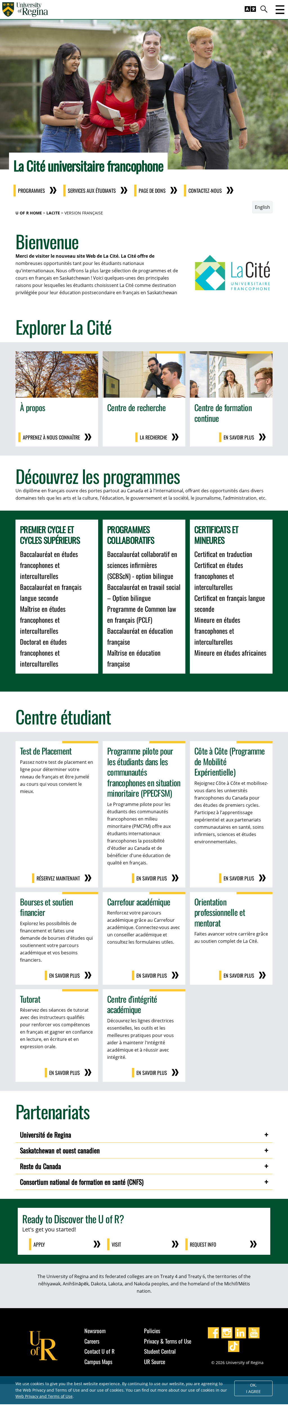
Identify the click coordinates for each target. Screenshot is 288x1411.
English (262, 207)
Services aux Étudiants (92, 190)
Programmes (31, 190)
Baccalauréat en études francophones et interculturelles (49, 565)
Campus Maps (98, 1361)
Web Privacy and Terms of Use (44, 1396)
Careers (91, 1341)
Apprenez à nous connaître (51, 437)
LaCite (53, 213)
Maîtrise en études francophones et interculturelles (43, 620)
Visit (116, 1244)
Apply (39, 1244)
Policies (152, 1330)
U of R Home (28, 213)
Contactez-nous (205, 190)
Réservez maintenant (58, 878)
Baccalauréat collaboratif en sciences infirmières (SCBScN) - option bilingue (142, 565)
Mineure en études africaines (230, 652)
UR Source (154, 1361)
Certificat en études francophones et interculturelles (218, 576)
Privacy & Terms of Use (167, 1341)
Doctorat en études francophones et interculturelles (43, 653)
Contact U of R (99, 1351)
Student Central (160, 1351)
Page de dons (152, 190)
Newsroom (95, 1330)
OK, (253, 1388)
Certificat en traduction (223, 554)
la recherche (153, 437)
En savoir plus (239, 437)
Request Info (203, 1244)
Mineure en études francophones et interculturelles (217, 631)
